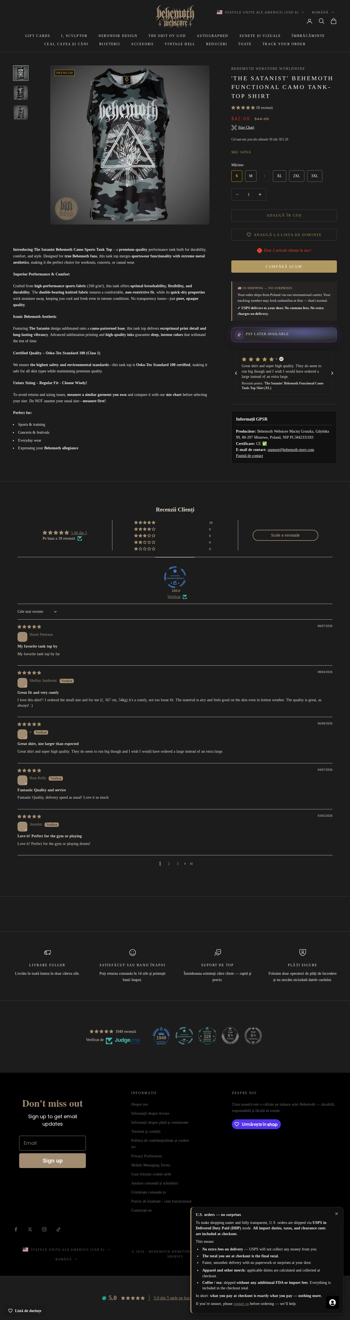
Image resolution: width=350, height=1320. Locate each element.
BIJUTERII (109, 44)
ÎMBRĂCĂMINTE (308, 36)
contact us (241, 1304)
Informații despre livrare (150, 1113)
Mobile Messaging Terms (150, 1165)
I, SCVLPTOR (74, 36)
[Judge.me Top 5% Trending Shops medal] (253, 1036)
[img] (29, 627)
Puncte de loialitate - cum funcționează (161, 1201)
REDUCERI (216, 44)
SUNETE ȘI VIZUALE (260, 36)
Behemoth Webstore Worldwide (268, 69)
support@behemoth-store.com (291, 450)
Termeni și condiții (146, 1131)
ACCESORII (142, 44)
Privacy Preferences (146, 1156)
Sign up (53, 1161)
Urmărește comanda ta (148, 1192)
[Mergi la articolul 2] (20, 92)
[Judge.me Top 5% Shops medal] (230, 1036)
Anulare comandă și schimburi (154, 1183)
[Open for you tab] (332, 1302)
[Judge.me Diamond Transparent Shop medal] (175, 577)
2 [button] (169, 864)
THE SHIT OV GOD (167, 36)
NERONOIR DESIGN (118, 36)
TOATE (245, 44)
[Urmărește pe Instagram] (44, 1229)
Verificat (173, 597)
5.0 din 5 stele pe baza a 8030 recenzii (186, 1298)
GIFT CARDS (38, 36)
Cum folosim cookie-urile (151, 1174)
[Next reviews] (332, 373)
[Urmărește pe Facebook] (16, 1229)
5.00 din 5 (79, 533)
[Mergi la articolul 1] (20, 73)
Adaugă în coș (284, 215)
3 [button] (178, 864)
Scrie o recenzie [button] (285, 535)
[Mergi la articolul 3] (20, 112)
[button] (243, 108)
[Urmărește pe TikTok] (58, 1229)
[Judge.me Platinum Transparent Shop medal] (184, 1036)
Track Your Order (284, 44)
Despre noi (139, 1104)
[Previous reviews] (236, 373)
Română (320, 12)
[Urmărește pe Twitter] (30, 1229)
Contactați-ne (141, 1210)
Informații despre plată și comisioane (159, 1122)
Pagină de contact (249, 456)
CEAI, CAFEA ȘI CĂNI (66, 44)
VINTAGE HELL (180, 44)
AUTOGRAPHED (213, 36)
